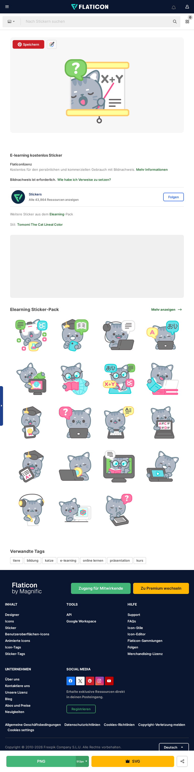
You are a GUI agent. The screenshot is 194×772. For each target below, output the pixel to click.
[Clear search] (163, 21)
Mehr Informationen (152, 169)
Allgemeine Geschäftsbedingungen (33, 725)
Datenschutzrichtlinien (82, 725)
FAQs (132, 621)
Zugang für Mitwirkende (101, 588)
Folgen (133, 647)
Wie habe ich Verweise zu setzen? (84, 180)
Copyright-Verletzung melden (161, 725)
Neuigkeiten (14, 712)
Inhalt (11, 604)
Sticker (10, 628)
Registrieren (81, 709)
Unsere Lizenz (16, 692)
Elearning (57, 214)
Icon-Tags (13, 647)
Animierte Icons (17, 641)
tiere (16, 560)
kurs (139, 560)
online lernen (93, 560)
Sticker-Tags (15, 654)
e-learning (68, 560)
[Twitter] (80, 681)
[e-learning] (31, 335)
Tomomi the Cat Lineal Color (40, 224)
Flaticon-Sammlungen (145, 641)
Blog (8, 699)
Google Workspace (81, 621)
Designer (12, 615)
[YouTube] (109, 681)
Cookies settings (21, 730)
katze (49, 560)
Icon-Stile (135, 628)
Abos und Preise (18, 705)
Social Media (78, 669)
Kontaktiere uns (17, 686)
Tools (72, 604)
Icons (9, 621)
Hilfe (132, 604)
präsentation (120, 560)
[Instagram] (99, 681)
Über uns (12, 679)
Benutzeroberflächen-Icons (27, 634)
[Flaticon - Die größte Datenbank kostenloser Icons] (90, 7)
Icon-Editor (137, 634)
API (69, 615)
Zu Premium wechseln (161, 588)
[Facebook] (70, 681)
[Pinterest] (90, 681)
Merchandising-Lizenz (145, 654)
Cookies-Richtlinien (119, 725)
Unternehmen (18, 669)
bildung (32, 560)
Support (134, 615)
